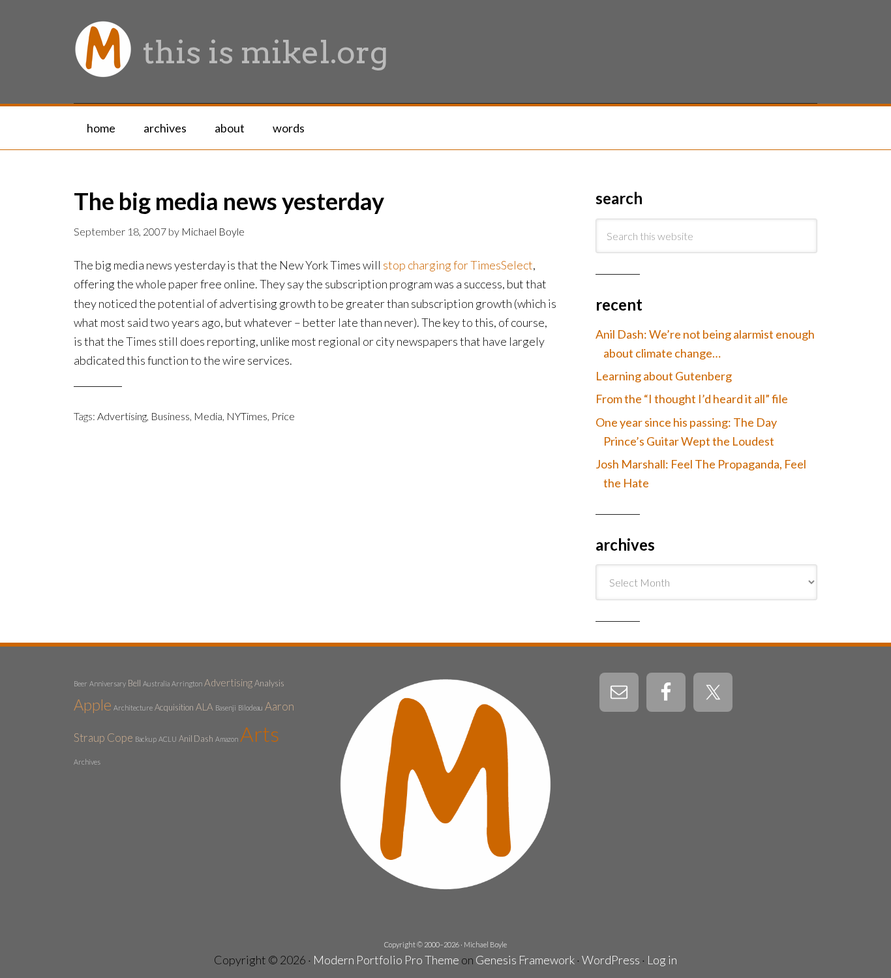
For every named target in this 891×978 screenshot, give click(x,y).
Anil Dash (196, 738)
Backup (146, 739)
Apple (93, 704)
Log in (662, 960)
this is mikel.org (265, 52)
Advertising (122, 416)
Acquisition (174, 707)
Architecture (133, 707)
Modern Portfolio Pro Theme (386, 960)
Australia (156, 683)
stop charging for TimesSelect (458, 265)
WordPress (611, 960)
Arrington (187, 683)
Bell (134, 683)
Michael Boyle (485, 944)
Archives (87, 761)
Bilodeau (250, 707)
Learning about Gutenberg (664, 376)
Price (283, 416)
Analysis (269, 683)
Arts (259, 733)
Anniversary (107, 683)
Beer (80, 683)
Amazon (226, 739)
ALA (204, 706)
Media (208, 416)
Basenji (225, 707)
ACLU (168, 739)
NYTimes (246, 416)
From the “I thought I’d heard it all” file (692, 398)
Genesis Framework (525, 960)
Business (170, 416)
